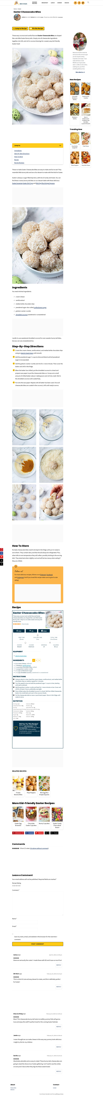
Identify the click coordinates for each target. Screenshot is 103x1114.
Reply (58, 965)
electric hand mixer (27, 353)
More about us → (80, 72)
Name (14, 919)
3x (39, 660)
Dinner (59, 3)
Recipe (16, 160)
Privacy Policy (13, 1088)
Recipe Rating (16, 883)
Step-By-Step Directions (21, 154)
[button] (14, 624)
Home (15, 9)
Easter (19, 9)
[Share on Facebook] (1, 553)
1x (33, 660)
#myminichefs (23, 728)
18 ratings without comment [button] (39, 848)
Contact (54, 1088)
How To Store (18, 157)
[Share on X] (1, 560)
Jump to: (17, 145)
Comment (15, 890)
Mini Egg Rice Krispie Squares (45, 183)
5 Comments (60, 17)
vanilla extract (26, 665)
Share (45, 631)
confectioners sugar (40, 307)
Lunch (53, 3)
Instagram (20, 577)
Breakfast (45, 3)
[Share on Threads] (1, 564)
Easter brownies (17, 183)
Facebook (49, 575)
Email (14, 926)
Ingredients (18, 151)
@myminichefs (28, 726)
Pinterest (43, 575)
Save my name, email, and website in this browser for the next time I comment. (35, 938)
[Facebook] (79, 2)
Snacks (67, 3)
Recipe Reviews (19, 163)
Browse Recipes (34, 3)
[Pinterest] (75, 2)
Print (19, 631)
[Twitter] (83, 2)
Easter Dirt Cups (28, 183)
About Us (12, 1089)
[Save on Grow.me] (60, 833)
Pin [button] (32, 631)
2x (36, 660)
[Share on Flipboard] (1, 556)
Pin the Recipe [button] (37, 28)
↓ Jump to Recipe (20, 28)
